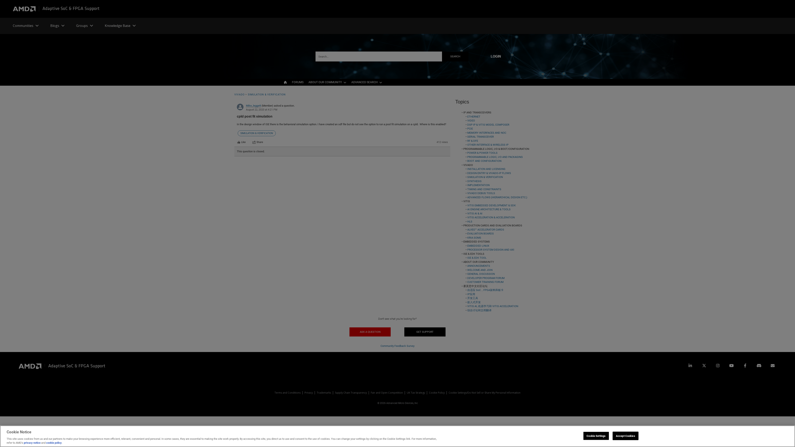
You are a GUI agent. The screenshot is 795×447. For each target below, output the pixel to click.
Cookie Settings (596, 435)
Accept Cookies (625, 435)
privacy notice (32, 442)
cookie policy (54, 442)
